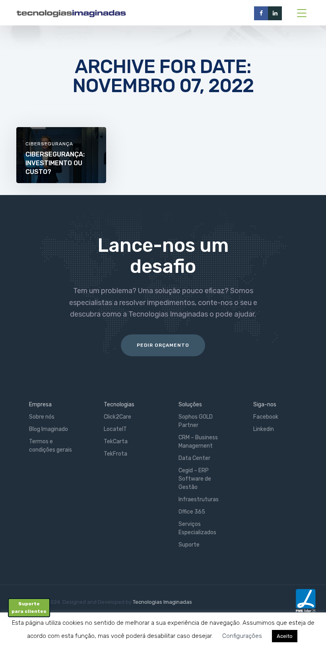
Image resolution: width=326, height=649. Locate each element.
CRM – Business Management (198, 441)
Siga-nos (264, 404)
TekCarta (116, 441)
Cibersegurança (49, 144)
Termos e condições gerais (50, 445)
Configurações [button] (242, 635)
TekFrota (115, 453)
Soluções (190, 404)
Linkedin (263, 429)
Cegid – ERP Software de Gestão (195, 479)
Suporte (189, 544)
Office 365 (192, 511)
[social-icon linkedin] (275, 13)
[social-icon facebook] (261, 13)
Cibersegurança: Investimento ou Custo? (55, 163)
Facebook (265, 416)
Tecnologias (119, 404)
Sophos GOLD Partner (196, 421)
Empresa (40, 404)
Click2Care (117, 416)
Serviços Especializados (197, 528)
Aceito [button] (285, 636)
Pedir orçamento (163, 345)
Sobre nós (41, 416)
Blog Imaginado (48, 429)
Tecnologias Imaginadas (162, 602)
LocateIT (115, 429)
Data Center (194, 458)
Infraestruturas (199, 499)
